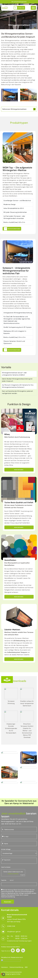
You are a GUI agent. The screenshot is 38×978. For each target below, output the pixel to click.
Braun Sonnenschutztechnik (14, 972)
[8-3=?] (19, 883)
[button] (3, 974)
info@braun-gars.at (13, 932)
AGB (26, 967)
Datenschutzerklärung (8, 897)
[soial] (13, 950)
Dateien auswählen (13, 874)
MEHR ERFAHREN (18, 469)
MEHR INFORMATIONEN (13, 229)
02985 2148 (20, 8)
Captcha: (3, 880)
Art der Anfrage (6, 849)
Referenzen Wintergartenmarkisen (14, 109)
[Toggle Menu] (33, 8)
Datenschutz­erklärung (16, 967)
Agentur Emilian (15, 974)
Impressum (4, 967)
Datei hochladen (5, 867)
